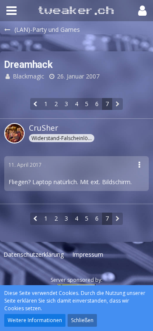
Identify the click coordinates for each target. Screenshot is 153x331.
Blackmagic (28, 76)
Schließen (82, 320)
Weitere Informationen (35, 320)
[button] (11, 10)
